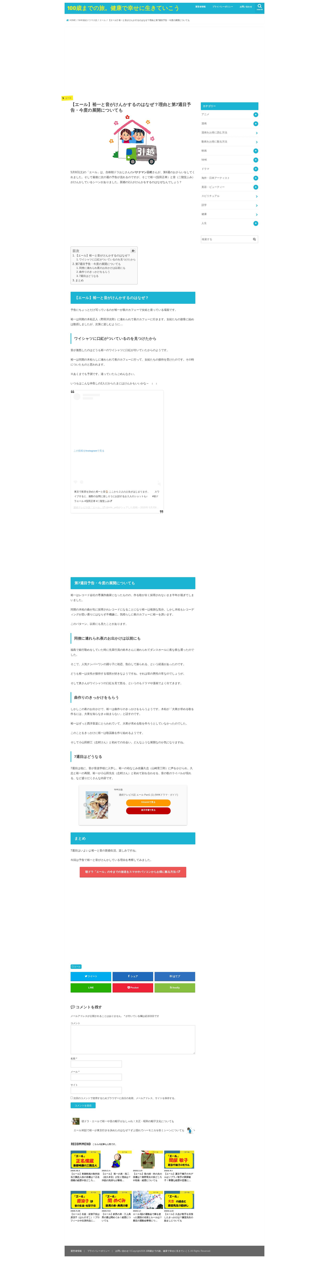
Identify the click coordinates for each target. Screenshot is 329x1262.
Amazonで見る (148, 802)
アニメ (205, 114)
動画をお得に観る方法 (214, 141)
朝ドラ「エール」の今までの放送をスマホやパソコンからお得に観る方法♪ (131, 871)
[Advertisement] (133, 64)
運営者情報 (200, 6)
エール (77, 966)
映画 (204, 150)
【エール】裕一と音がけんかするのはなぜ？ (102, 255)
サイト (74, 1085)
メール (75, 1071)
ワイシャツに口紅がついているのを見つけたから (107, 259)
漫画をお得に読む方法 (214, 132)
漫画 (204, 123)
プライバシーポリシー (222, 6)
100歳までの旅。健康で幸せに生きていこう (123, 7)
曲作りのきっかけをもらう (94, 272)
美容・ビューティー (213, 187)
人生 (204, 223)
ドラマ (205, 168)
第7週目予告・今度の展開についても (98, 263)
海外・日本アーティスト (216, 178)
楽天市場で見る (148, 810)
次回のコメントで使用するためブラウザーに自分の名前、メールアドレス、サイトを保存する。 (125, 1098)
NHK (204, 159)
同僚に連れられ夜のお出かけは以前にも (102, 268)
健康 (204, 214)
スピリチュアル (211, 196)
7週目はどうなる (89, 276)
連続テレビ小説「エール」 (88, 507)
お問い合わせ (246, 6)
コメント (75, 1023)
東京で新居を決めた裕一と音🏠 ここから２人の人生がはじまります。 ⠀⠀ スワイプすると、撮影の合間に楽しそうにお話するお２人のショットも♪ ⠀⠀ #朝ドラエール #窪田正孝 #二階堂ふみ (116, 496)
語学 (204, 205)
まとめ (79, 280)
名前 (74, 1058)
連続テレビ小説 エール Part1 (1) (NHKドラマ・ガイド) (148, 794)
